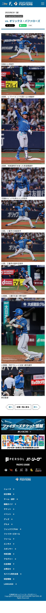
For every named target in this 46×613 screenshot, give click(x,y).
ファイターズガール (12, 534)
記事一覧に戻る (23, 407)
